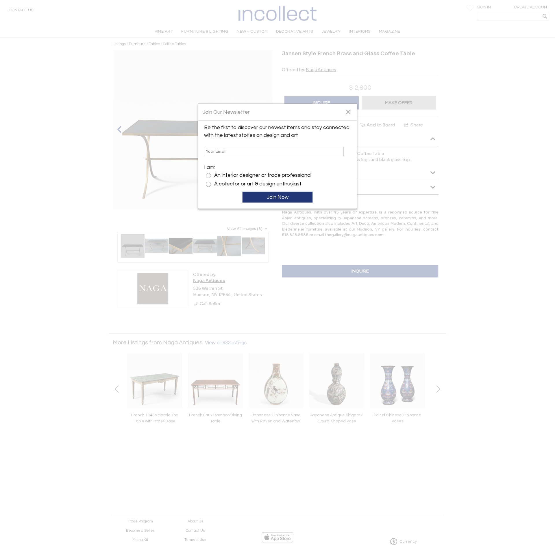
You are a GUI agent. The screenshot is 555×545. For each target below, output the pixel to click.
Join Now (277, 197)
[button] (348, 111)
